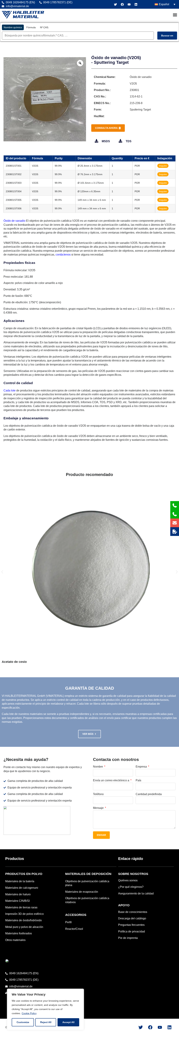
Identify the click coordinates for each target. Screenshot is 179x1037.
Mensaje (98, 808)
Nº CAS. (44, 27)
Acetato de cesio (14, 662)
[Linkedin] (136, 4)
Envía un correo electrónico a (111, 780)
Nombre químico (13, 27)
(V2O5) (134, 57)
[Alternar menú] (175, 15)
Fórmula (31, 27)
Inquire (163, 165)
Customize (23, 1022)
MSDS (106, 141)
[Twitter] (115, 4)
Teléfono (98, 794)
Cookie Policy (29, 1013)
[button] (2, 572)
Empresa (142, 766)
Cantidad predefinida (149, 794)
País (138, 780)
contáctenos (63, 254)
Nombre (98, 766)
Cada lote (9, 390)
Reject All (45, 1022)
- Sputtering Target (110, 62)
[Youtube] (129, 4)
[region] (45, 1009)
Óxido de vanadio (109, 57)
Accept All (68, 1022)
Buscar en (167, 35)
